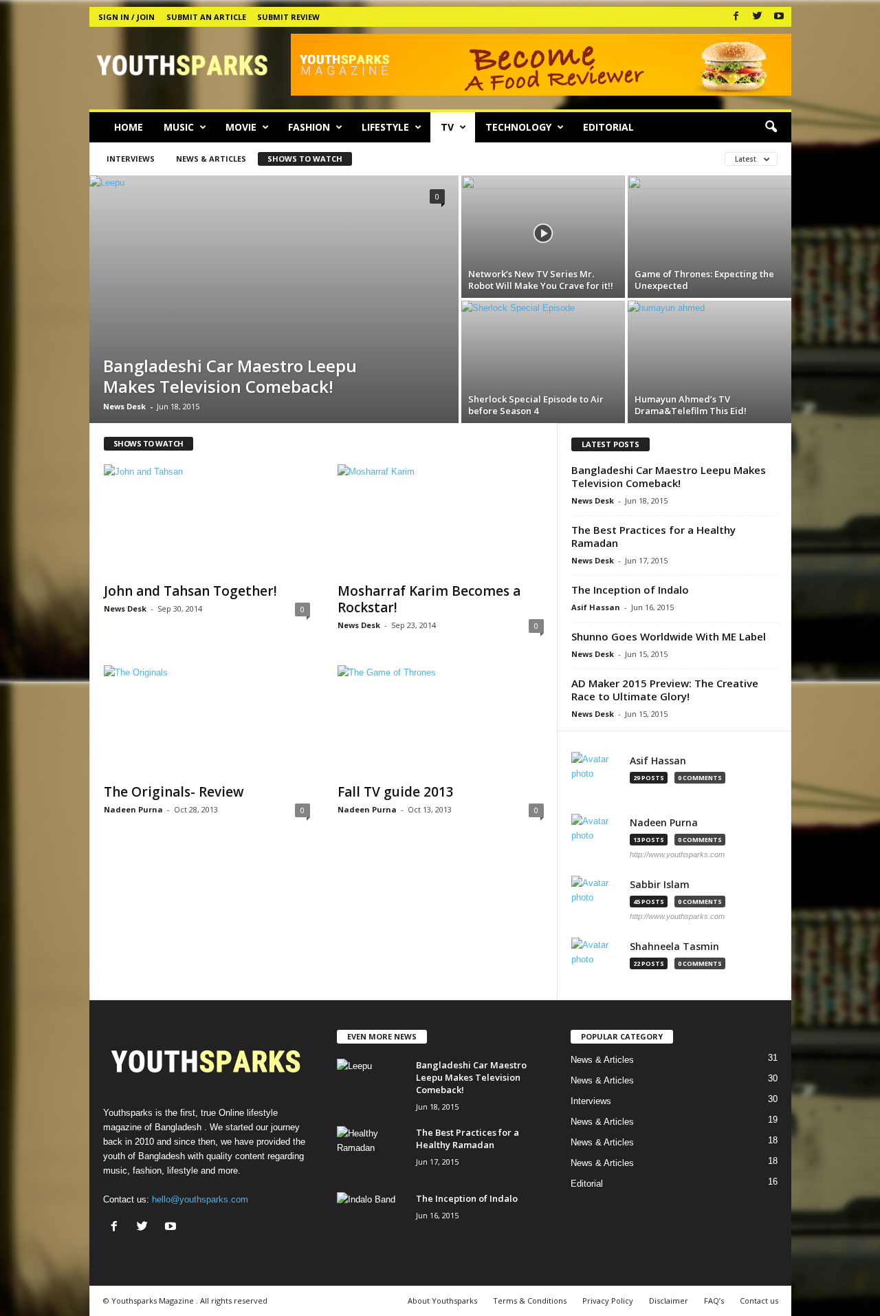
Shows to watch (304, 158)
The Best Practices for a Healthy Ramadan (653, 536)
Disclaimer (668, 1300)
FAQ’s (714, 1300)
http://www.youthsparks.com (677, 854)
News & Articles (211, 158)
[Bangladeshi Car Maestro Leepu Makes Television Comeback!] (274, 299)
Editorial (608, 126)
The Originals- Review (174, 792)
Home (128, 126)
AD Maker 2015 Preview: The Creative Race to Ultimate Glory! (664, 689)
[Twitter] (757, 17)
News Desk (124, 406)
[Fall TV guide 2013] (441, 720)
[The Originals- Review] (207, 720)
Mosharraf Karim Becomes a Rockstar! (429, 599)
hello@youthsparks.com (200, 1199)
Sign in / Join (126, 17)
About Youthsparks (442, 1300)
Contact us (759, 1300)
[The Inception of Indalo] (371, 1218)
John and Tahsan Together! (190, 591)
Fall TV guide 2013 (396, 792)
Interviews (131, 158)
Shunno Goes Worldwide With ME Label (668, 636)
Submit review (288, 17)
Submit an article (206, 17)
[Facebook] (736, 17)
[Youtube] (779, 17)
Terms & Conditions (529, 1300)
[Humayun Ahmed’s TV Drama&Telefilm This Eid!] (709, 362)
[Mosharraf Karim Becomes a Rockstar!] (441, 519)
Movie (241, 126)
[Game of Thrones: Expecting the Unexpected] (709, 236)
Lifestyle (385, 126)
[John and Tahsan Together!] (207, 519)
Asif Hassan (595, 607)
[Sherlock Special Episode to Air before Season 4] (543, 362)
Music (179, 126)
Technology (518, 126)
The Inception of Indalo (630, 589)
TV (447, 126)
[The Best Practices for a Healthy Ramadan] (371, 1152)
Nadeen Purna (133, 809)
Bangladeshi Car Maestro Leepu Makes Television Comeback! (668, 476)
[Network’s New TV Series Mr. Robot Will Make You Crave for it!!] (543, 236)
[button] (771, 127)
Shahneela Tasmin (674, 946)
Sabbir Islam (660, 884)
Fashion (309, 126)
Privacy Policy (607, 1300)
